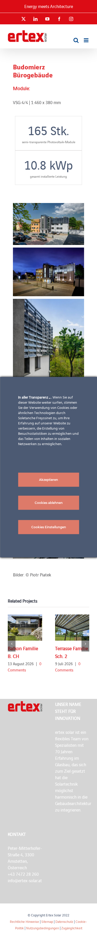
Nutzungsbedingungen (42, 927)
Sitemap (47, 921)
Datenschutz (64, 921)
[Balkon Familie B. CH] (25, 627)
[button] (12, 643)
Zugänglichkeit (71, 927)
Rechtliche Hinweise (24, 921)
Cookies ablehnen (49, 502)
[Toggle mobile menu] (86, 40)
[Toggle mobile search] (76, 40)
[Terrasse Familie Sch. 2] (72, 627)
